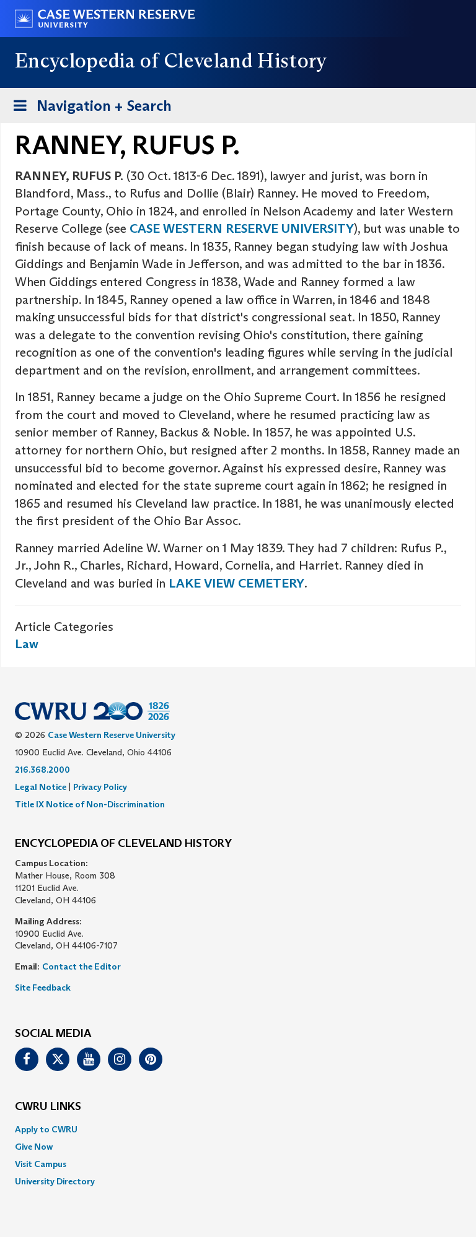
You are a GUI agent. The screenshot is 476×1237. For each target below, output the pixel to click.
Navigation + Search (89, 109)
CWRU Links (48, 1107)
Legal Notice (40, 786)
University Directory (55, 1181)
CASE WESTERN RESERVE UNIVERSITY (242, 228)
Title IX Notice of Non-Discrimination (90, 804)
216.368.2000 (42, 769)
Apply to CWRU (46, 1129)
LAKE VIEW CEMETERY (236, 583)
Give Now (34, 1146)
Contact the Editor (81, 966)
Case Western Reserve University (111, 734)
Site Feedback (43, 987)
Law (26, 643)
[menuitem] (238, 1129)
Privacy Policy (100, 786)
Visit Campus (40, 1164)
